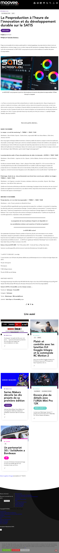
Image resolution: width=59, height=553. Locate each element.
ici (25, 547)
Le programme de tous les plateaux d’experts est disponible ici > (29, 221)
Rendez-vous (5, 11)
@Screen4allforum (18, 296)
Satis (13, 13)
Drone (39, 337)
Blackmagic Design (46, 391)
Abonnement (18, 493)
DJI (35, 337)
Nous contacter (19, 506)
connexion (17, 498)
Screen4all (17, 299)
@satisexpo (8, 296)
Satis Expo (9, 299)
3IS (5, 443)
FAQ (16, 500)
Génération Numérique (16, 508)
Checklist (37, 335)
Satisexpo (9, 290)
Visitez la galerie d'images (6, 476)
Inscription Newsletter (20, 502)
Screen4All (16, 290)
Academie (7, 441)
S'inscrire (6, 500)
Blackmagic (37, 391)
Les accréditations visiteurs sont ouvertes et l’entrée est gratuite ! (29, 224)
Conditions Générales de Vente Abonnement (26, 496)
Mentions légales (19, 505)
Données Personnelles (20, 499)
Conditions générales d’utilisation (23, 495)
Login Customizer (19, 503)
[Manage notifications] (56, 550)
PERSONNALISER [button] (25, 550)
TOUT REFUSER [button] (15, 550)
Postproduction (6, 13)
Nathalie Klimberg (13, 37)
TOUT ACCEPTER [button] (6, 550)
